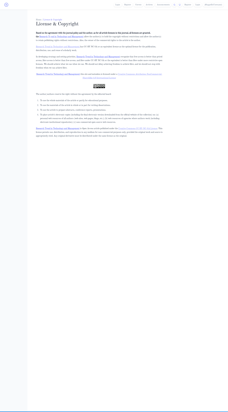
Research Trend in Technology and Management (58, 47)
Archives (149, 5)
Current (138, 5)
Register (127, 5)
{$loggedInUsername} (213, 5)
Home (39, 20)
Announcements (163, 5)
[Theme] (180, 5)
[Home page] (6, 5)
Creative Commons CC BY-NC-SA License (137, 129)
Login (117, 5)
